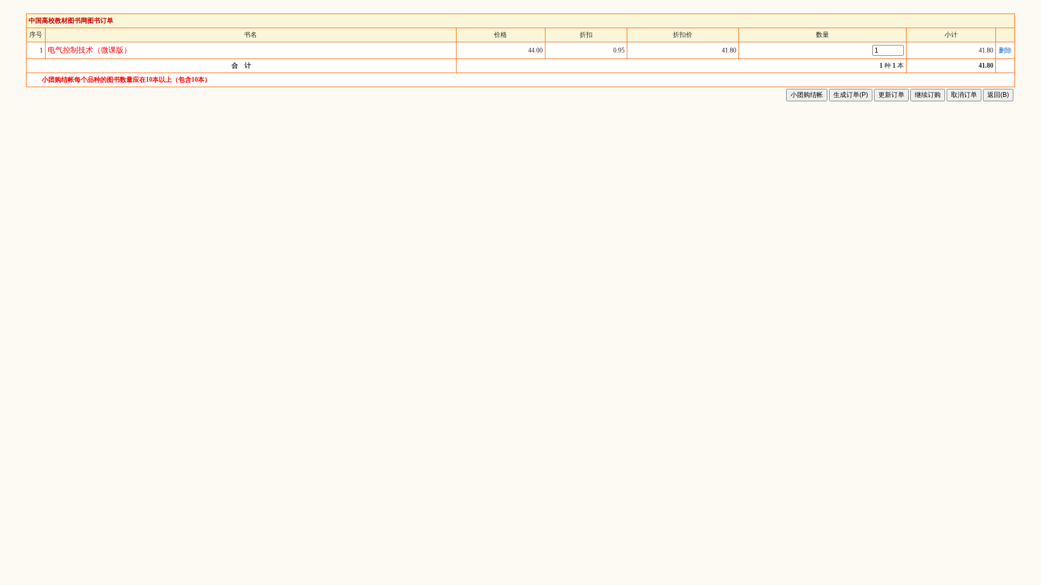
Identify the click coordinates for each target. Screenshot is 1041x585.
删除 (1005, 50)
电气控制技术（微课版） (89, 50)
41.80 (986, 50)
